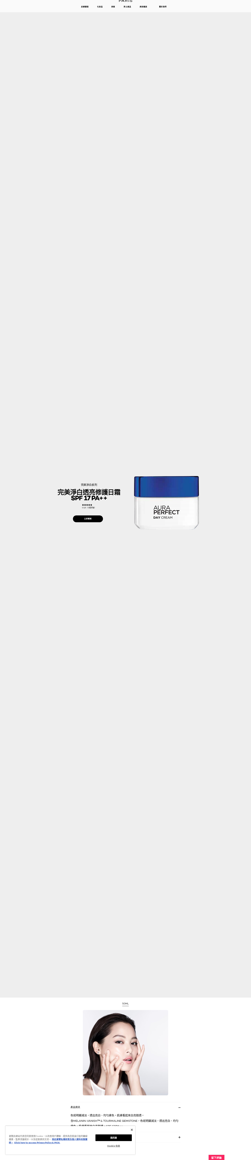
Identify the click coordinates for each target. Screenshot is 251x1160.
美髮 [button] (113, 7)
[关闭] (132, 1130)
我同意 (113, 1137)
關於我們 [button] (163, 7)
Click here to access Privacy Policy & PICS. (37, 1142)
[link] (89, 506)
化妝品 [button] (100, 7)
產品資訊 (75, 1107)
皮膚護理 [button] (85, 7)
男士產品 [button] (127, 7)
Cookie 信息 (113, 1145)
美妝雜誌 (143, 7)
